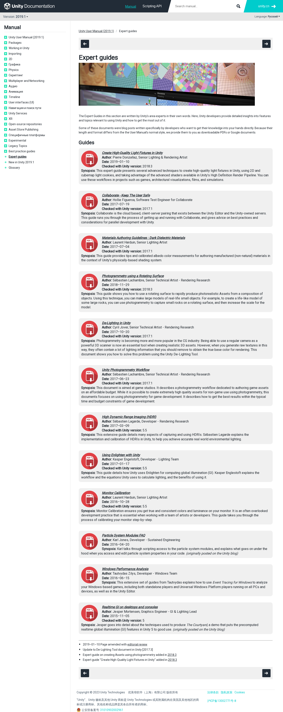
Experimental (17, 140)
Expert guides (18, 156)
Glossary (14, 167)
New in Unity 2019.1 (21, 162)
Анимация (16, 91)
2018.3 (172, 654)
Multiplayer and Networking (26, 80)
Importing (15, 53)
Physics (14, 69)
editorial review (137, 644)
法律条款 (213, 692)
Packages (15, 42)
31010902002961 (111, 710)
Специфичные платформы (27, 135)
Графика (14, 64)
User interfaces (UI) (21, 102)
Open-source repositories (25, 124)
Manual (130, 6)
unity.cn (263, 6)
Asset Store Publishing (23, 129)
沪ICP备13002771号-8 (221, 700)
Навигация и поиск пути (25, 108)
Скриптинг (16, 75)
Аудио (13, 86)
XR (10, 118)
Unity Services (18, 113)
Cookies (240, 692)
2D (10, 59)
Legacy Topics (18, 146)
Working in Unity (19, 48)
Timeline (14, 97)
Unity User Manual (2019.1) (26, 37)
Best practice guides (22, 151)
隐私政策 (226, 692)
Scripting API (152, 6)
